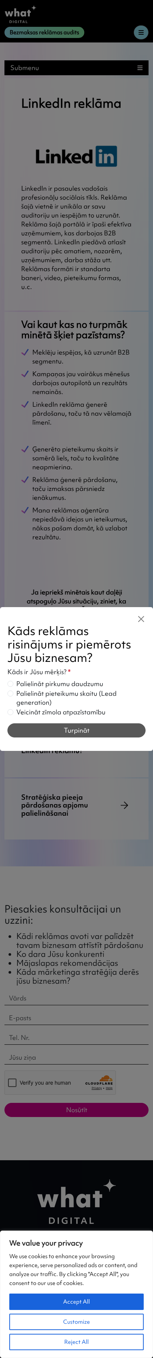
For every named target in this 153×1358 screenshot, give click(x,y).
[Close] (141, 619)
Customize (76, 1322)
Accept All (76, 1301)
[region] (76, 1294)
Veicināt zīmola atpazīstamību (60, 712)
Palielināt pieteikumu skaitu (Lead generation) (66, 698)
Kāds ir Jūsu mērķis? (39, 671)
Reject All (76, 1342)
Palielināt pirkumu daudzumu (59, 683)
